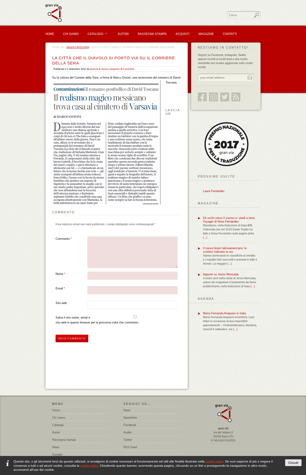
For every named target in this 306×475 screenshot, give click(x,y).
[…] (205, 237)
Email (60, 288)
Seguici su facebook (202, 96)
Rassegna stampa (152, 34)
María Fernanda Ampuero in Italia (224, 313)
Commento (64, 238)
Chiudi (293, 462)
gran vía (58, 47)
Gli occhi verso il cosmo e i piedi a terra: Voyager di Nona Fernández (229, 219)
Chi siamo (58, 417)
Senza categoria (110, 69)
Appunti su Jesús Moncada (220, 274)
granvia (94, 69)
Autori (123, 34)
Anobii (127, 432)
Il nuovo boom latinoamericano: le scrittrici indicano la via (225, 249)
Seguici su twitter (224, 96)
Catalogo (93, 34)
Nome (60, 274)
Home (49, 34)
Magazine (206, 34)
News (55, 447)
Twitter (127, 439)
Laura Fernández (214, 191)
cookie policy (214, 461)
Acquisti (183, 34)
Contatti (230, 34)
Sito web (61, 303)
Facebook (129, 425)
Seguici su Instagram (213, 96)
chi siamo (71, 34)
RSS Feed (235, 96)
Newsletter (130, 417)
